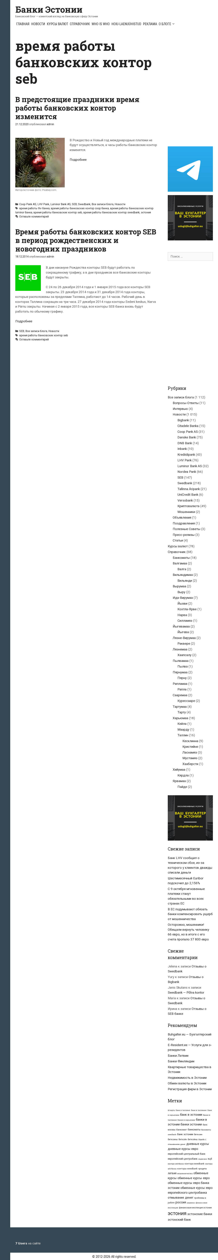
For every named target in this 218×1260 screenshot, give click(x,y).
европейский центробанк (183, 1158)
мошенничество (185, 1173)
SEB (74, 204)
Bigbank (183, 420)
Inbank (182, 449)
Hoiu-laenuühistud (126, 24)
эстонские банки (199, 1214)
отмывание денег (180, 1197)
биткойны (193, 1139)
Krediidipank (186, 455)
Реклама (150, 24)
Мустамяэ (189, 758)
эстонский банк (179, 1220)
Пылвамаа (181, 661)
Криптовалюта (188, 506)
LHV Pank (43, 204)
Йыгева (183, 632)
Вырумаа (179, 586)
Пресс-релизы (183, 535)
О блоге (165, 24)
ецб (210, 1158)
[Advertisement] (193, 88)
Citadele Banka (187, 426)
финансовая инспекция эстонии (195, 1207)
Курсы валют (57, 24)
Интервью (180, 409)
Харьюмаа (180, 718)
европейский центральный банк (186, 1153)
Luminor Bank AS (60, 204)
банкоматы (194, 1129)
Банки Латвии (178, 1056)
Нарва (182, 615)
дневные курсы (197, 1144)
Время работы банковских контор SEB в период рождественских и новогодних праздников (85, 240)
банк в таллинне (199, 1110)
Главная (22, 24)
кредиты (202, 1168)
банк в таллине (183, 1110)
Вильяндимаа (183, 575)
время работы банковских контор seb (57, 212)
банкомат (181, 1129)
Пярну (182, 678)
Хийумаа (179, 769)
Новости (38, 24)
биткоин (198, 1134)
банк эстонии (185, 1134)
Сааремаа (180, 695)
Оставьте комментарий (34, 216)
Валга (181, 569)
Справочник (80, 24)
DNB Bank (184, 443)
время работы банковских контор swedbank (111, 212)
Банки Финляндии (181, 1061)
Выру (181, 592)
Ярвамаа (179, 781)
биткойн (182, 1139)
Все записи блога (102, 204)
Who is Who (101, 24)
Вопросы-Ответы (186, 403)
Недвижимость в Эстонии (187, 1078)
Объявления (182, 517)
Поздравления (184, 523)
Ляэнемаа (180, 649)
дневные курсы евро (183, 1149)
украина (191, 1203)
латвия (172, 1173)
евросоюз (202, 1159)
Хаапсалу (184, 655)
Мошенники (186, 512)
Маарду (183, 729)
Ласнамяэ (189, 752)
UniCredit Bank (187, 495)
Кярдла (183, 775)
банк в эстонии (191, 1115)
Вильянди (184, 581)
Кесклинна (190, 741)
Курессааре (186, 701)
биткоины (173, 1139)
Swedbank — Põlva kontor (186, 992)
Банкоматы (181, 558)
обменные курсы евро (193, 1178)
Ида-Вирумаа (183, 598)
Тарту (181, 712)
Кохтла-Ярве (187, 609)
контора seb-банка (176, 1164)
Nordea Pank (186, 472)
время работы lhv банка (34, 208)
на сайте (28, 1243)
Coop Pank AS (27, 204)
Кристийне (190, 747)
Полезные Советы (186, 529)
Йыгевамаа (181, 626)
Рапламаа (180, 684)
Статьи (178, 540)
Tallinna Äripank (188, 489)
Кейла (181, 724)
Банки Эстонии (48, 9)
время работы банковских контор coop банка (80, 208)
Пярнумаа (180, 672)
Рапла (181, 689)
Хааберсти (190, 764)
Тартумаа (180, 707)
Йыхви (182, 603)
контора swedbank (194, 1163)
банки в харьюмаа (186, 1120)
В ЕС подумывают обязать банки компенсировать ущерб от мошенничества (190, 914)
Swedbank (84, 204)
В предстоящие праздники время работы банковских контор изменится (77, 108)
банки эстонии (191, 1124)
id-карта (171, 1110)
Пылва (182, 666)
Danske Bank (186, 437)
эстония (146, 212)
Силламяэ (184, 621)
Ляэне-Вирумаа (184, 638)
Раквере (183, 643)
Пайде (182, 787)
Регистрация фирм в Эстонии (190, 1089)
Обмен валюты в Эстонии (187, 1083)
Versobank (185, 500)
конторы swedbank (187, 1168)
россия (180, 1202)
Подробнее (78, 160)
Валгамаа (180, 563)
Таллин (182, 735)
